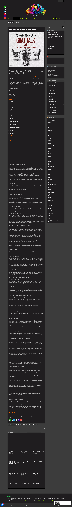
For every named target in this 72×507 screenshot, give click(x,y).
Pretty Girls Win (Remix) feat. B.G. (15, 127)
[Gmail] (5, 18)
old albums (27, 500)
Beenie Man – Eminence (13, 473)
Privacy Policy (18, 505)
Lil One (11, 119)
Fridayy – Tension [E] (36, 483)
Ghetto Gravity (12, 107)
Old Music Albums (29, 18)
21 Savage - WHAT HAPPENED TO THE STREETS (56, 104)
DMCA (28, 505)
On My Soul (12, 118)
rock (43, 500)
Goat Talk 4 (35, 424)
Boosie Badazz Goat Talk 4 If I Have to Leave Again (24, 424)
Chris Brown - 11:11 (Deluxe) (53, 110)
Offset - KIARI (51, 99)
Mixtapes (35, 18)
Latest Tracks (22, 18)
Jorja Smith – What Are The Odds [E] (53, 39)
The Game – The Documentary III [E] (12, 441)
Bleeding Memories (13, 128)
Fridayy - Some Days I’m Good (53, 88)
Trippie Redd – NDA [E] (13, 483)
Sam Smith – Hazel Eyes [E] (26, 440)
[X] (5, 9)
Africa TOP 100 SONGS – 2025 (37, 428)
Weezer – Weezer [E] (24, 451)
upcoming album (53, 500)
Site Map (34, 505)
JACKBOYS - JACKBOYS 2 (53, 98)
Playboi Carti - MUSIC (52, 85)
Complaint (58, 18)
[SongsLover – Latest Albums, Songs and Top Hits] (36, 9)
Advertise (31, 505)
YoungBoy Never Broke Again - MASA (55, 101)
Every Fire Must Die (13, 124)
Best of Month (41, 18)
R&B (39, 500)
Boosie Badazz (12, 424)
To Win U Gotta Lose (13, 125)
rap (40, 500)
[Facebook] (50, 505)
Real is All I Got (12, 130)
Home (9, 26)
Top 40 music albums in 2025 (55, 113)
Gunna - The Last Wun (52, 112)
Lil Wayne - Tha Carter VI (52, 102)
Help (11, 505)
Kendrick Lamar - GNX (52, 107)
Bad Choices (12, 133)
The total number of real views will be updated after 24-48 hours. (24, 22)
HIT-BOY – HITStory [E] (37, 473)
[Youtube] (52, 505)
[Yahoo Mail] (5, 16)
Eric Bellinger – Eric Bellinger (38, 461)
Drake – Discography (51, 44)
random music (21, 500)
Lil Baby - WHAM (51, 90)
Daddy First (12, 115)
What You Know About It (14, 106)
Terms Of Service (23, 505)
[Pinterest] (5, 14)
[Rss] (49, 505)
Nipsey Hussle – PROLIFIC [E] (52, 50)
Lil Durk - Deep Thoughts (53, 87)
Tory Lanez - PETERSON (52, 96)
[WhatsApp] (5, 7)
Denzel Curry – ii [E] (36, 440)
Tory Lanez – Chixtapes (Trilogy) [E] (15, 429)
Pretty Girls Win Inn (13, 109)
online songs (32, 500)
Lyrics (51, 18)
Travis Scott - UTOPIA (52, 93)
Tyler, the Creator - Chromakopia (54, 91)
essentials (12, 500)
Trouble (11, 116)
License (14, 505)
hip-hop (36, 500)
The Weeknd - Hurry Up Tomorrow (54, 109)
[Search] (63, 1)
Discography (10, 18)
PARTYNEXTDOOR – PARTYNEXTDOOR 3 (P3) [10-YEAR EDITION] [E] (14, 462)
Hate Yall (11, 101)
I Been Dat (11, 104)
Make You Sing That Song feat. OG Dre (16, 122)
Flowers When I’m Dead (14, 121)
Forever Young (12, 113)
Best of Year (46, 18)
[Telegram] (5, 11)
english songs (46, 500)
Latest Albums (16, 18)
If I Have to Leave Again (12, 425)
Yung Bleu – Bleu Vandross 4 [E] (53, 34)
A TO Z (54, 18)
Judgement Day (12, 110)
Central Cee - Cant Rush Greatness (54, 82)
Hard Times (12, 131)
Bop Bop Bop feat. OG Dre (14, 103)
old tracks (16, 500)
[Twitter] (51, 505)
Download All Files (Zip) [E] (13, 138)
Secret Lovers (12, 112)
